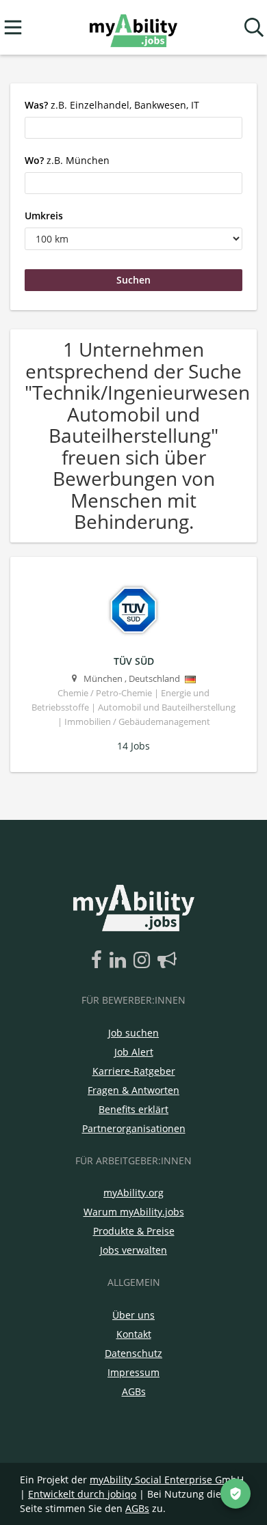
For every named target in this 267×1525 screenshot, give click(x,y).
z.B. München (67, 160)
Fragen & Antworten (133, 1090)
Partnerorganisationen (134, 1128)
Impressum (133, 1372)
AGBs (134, 1391)
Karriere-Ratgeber (133, 1070)
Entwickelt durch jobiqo (82, 1493)
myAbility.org (133, 1192)
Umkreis (44, 215)
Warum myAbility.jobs (134, 1211)
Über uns (133, 1314)
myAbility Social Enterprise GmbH (167, 1479)
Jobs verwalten (133, 1250)
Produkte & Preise (134, 1230)
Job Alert (133, 1051)
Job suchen (133, 1032)
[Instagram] (144, 961)
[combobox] (133, 128)
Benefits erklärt (133, 1109)
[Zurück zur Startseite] (133, 27)
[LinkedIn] (120, 961)
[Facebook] (99, 961)
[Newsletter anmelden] (167, 961)
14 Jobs (133, 745)
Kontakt (133, 1334)
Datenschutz (133, 1353)
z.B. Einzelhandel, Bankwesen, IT (112, 104)
